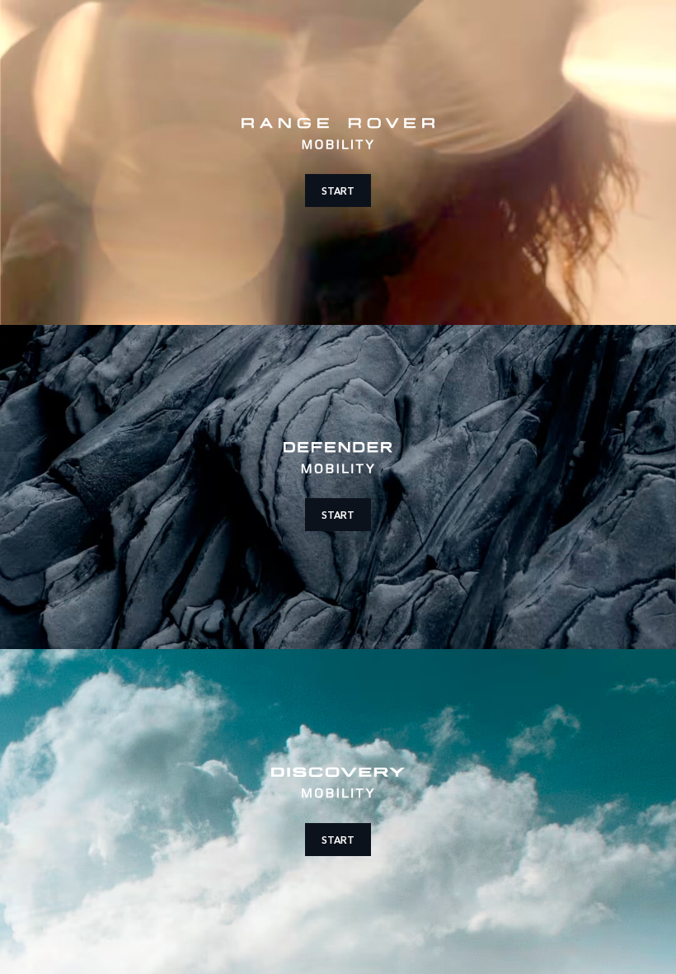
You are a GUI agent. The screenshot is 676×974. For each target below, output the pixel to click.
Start (338, 190)
